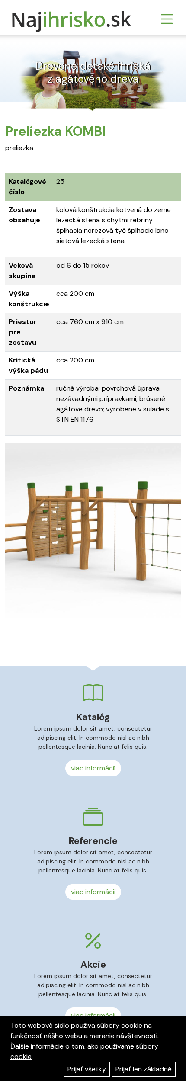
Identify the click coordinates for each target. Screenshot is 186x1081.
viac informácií (93, 768)
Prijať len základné (143, 1069)
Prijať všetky (86, 1069)
